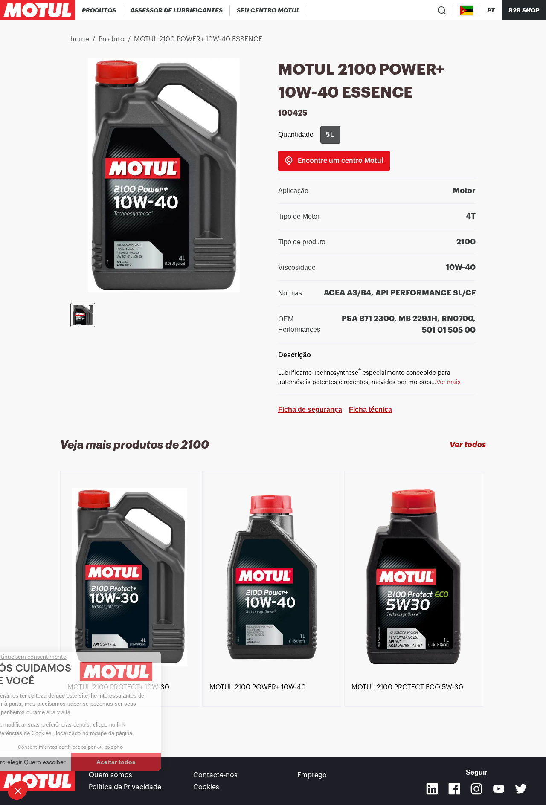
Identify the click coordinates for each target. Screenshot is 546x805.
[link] (334, 161)
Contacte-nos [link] (215, 775)
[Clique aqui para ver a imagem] (82, 315)
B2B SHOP (523, 10)
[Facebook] (454, 789)
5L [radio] (330, 134)
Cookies (206, 787)
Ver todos (468, 445)
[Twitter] (521, 789)
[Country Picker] (466, 10)
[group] (330, 135)
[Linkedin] (432, 789)
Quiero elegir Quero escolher (53, 762)
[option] (131, 577)
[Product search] (442, 10)
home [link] (79, 39)
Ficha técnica (370, 409)
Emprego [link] (312, 775)
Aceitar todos (143, 762)
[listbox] (273, 599)
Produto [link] (112, 39)
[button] (18, 790)
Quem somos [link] (110, 775)
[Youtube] (499, 789)
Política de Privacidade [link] (125, 787)
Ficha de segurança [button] (310, 409)
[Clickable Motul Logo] (37, 10)
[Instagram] (476, 789)
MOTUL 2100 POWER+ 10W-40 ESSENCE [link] (198, 39)
